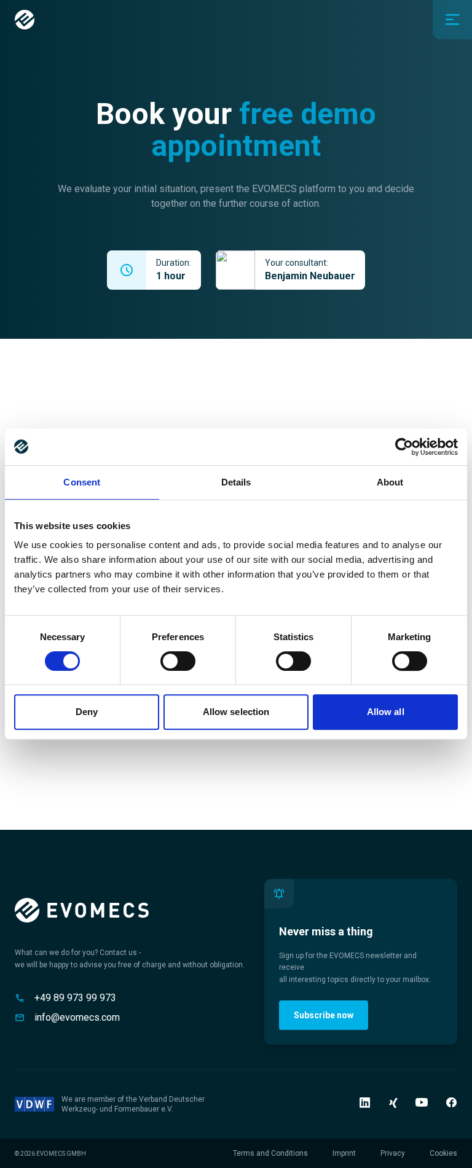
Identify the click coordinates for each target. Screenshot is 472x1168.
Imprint (344, 1153)
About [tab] (390, 482)
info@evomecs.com (77, 1017)
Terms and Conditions (270, 1153)
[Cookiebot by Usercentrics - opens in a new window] (404, 447)
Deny (87, 711)
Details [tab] (236, 482)
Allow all (385, 711)
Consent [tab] (81, 482)
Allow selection (236, 711)
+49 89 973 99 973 (75, 998)
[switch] (177, 661)
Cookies (443, 1153)
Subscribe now (323, 1015)
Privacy (392, 1153)
